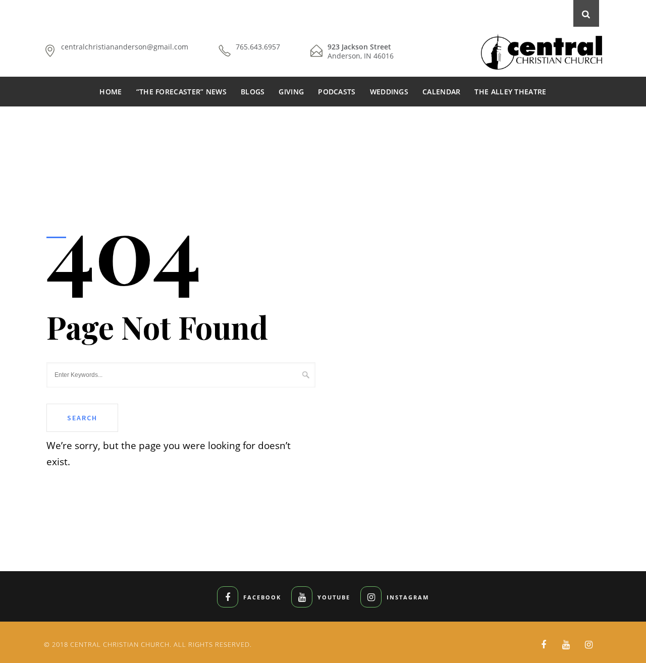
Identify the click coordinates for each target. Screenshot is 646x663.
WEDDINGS (389, 91)
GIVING (291, 91)
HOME (110, 91)
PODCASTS (336, 91)
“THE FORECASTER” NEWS (181, 91)
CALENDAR (441, 91)
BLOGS (253, 91)
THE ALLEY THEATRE (510, 91)
